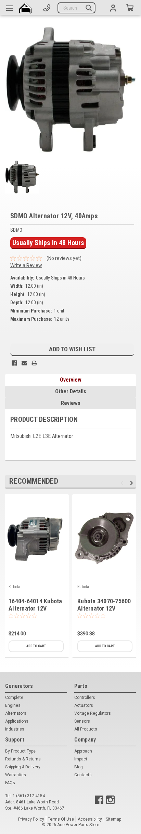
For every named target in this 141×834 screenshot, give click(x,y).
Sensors (82, 721)
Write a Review (26, 265)
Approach (83, 751)
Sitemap (113, 819)
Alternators (15, 713)
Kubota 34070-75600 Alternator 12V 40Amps (104, 608)
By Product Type (20, 751)
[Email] (24, 363)
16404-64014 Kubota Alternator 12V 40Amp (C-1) (35, 608)
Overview (70, 379)
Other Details (70, 391)
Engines (13, 705)
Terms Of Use (61, 819)
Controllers (84, 697)
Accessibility (90, 819)
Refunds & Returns (23, 759)
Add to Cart (36, 646)
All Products (85, 729)
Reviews (70, 403)
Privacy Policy (31, 819)
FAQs (10, 782)
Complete (14, 697)
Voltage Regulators (92, 713)
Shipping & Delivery (22, 767)
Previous (123, 482)
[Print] (34, 363)
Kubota (15, 586)
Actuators (83, 705)
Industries (14, 729)
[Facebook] (14, 363)
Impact (80, 759)
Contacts (83, 774)
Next (132, 482)
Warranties (15, 774)
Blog (78, 767)
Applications (16, 721)
